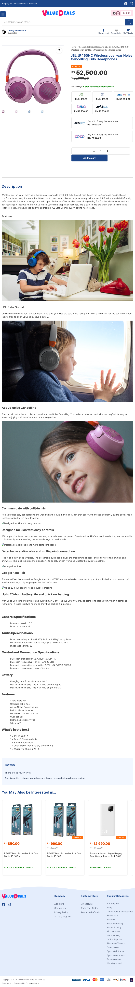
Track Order (116, 33)
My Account (103, 33)
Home (73, 47)
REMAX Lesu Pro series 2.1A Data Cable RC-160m (21, 854)
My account (87, 903)
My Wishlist (128, 33)
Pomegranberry (32, 983)
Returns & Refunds (90, 912)
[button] (59, 51)
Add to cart (89, 158)
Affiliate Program (62, 916)
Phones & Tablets (86, 47)
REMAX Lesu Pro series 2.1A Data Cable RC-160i (64, 854)
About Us (59, 903)
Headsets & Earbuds (104, 47)
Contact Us (60, 908)
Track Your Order (89, 908)
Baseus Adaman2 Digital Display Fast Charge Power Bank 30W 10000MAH (106, 856)
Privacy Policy (61, 912)
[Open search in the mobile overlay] (67, 22)
